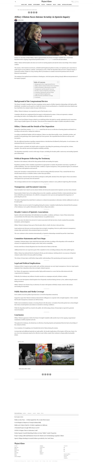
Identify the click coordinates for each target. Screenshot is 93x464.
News (18, 9)
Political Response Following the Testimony (45, 87)
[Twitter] (31, 12)
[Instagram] (64, 449)
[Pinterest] (34, 12)
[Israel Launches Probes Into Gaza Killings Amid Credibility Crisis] (63, 349)
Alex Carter (21, 20)
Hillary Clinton (35, 129)
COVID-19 (41, 453)
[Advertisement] (46, 396)
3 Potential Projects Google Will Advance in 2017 (27, 428)
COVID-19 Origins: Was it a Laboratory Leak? (26, 430)
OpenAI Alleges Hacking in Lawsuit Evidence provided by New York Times (34, 438)
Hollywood (41, 452)
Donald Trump (42, 447)
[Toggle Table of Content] (57, 82)
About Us (65, 456)
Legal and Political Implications (42, 94)
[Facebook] (29, 12)
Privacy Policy (66, 455)
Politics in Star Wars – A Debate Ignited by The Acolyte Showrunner (32, 420)
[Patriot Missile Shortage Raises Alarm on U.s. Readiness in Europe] (63, 359)
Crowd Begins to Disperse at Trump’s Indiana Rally (27, 422)
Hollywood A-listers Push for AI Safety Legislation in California (30, 425)
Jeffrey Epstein (49, 59)
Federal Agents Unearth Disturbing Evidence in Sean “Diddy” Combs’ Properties (35, 433)
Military (54, 360)
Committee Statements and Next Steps (44, 92)
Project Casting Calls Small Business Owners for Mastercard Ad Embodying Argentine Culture (39, 435)
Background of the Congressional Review (45, 84)
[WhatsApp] (36, 12)
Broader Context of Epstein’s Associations (45, 90)
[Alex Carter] (16, 20)
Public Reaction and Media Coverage (44, 95)
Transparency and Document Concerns (44, 89)
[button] (15, 2)
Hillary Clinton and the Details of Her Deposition (47, 85)
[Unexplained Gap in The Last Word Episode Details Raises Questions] (27, 354)
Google (41, 449)
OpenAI (41, 448)
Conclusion (37, 97)
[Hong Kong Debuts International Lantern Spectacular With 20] (43, 354)
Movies (41, 451)
